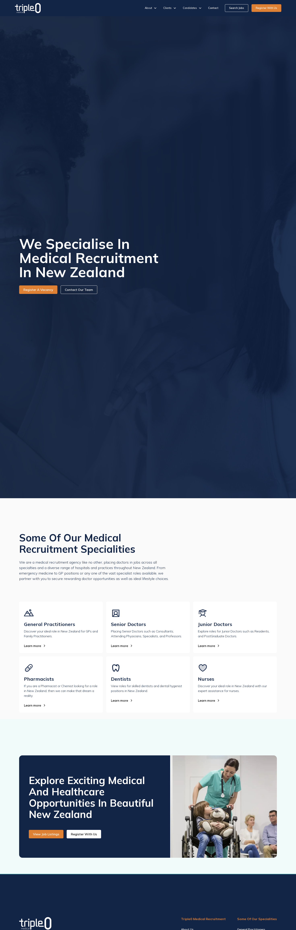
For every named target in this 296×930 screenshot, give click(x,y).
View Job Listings (46, 834)
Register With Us (266, 7)
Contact (213, 7)
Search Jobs (236, 7)
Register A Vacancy (38, 290)
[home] (28, 8)
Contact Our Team (79, 290)
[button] (151, 8)
